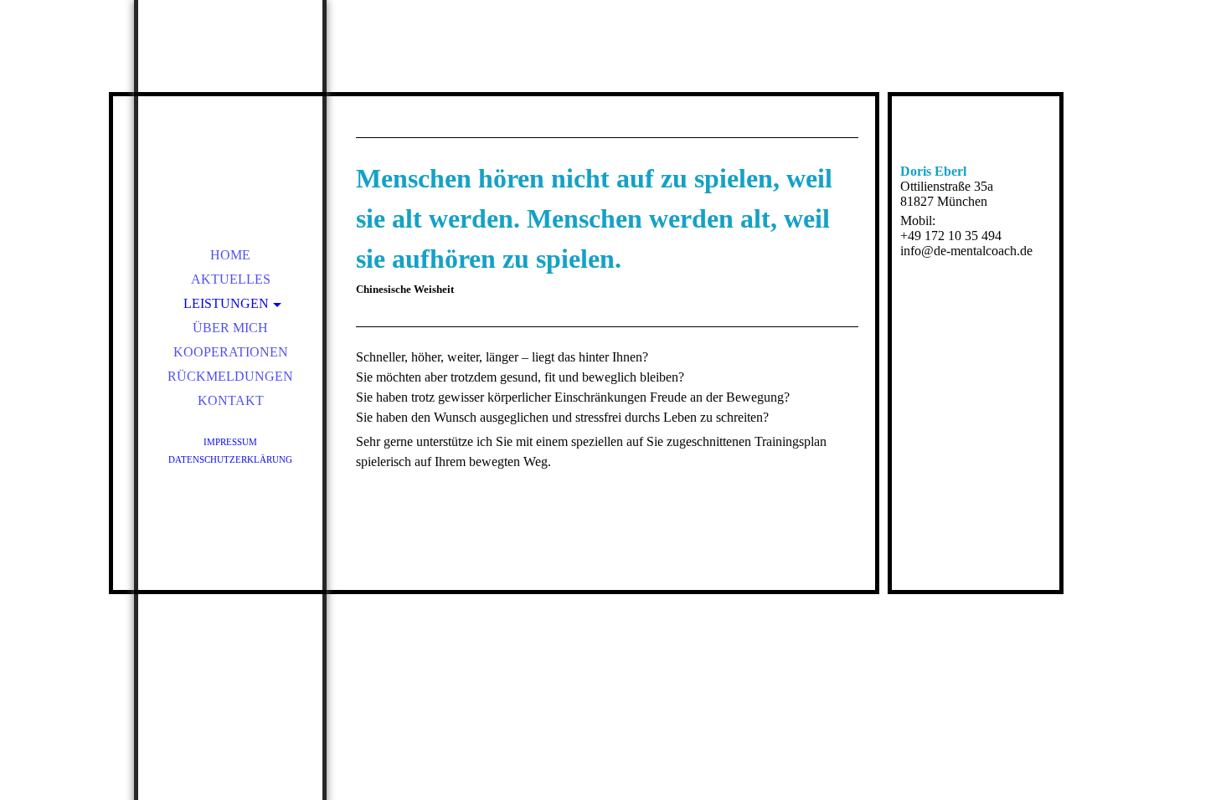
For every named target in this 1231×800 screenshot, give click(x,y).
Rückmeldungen (230, 376)
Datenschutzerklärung (230, 459)
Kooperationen (230, 352)
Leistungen (226, 303)
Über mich (230, 328)
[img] (230, 117)
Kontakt (231, 400)
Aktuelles (230, 279)
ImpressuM (230, 442)
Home (230, 255)
